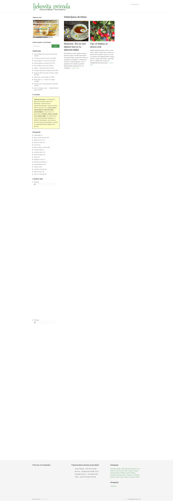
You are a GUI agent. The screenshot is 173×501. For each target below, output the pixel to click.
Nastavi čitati (38, 32)
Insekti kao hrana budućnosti (42, 21)
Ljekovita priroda (36, 499)
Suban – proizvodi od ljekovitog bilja (85, 477)
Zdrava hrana (38, 171)
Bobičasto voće (38, 140)
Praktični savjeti (38, 159)
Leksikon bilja (38, 150)
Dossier (36, 145)
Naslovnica (135, 4)
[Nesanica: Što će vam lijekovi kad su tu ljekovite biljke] (76, 31)
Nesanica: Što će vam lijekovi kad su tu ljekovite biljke (75, 46)
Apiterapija (37, 135)
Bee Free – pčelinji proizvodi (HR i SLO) (86, 471)
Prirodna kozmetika (39, 162)
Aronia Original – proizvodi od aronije (86, 469)
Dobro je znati (38, 142)
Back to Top (138, 499)
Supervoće (37, 167)
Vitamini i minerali (39, 169)
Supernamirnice (38, 164)
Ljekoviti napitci (38, 154)
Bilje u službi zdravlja (40, 137)
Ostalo (36, 157)
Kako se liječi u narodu (40, 147)
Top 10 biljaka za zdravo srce (99, 45)
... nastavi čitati (74, 68)
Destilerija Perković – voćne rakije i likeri (86, 474)
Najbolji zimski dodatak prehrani (43, 37)
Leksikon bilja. (38, 152)
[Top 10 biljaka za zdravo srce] (102, 31)
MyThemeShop (131, 499)
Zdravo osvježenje (39, 174)
